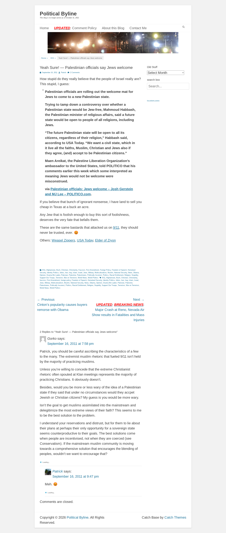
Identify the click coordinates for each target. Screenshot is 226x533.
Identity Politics (53, 273)
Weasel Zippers (63, 240)
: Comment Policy (75, 28)
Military (91, 273)
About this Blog (113, 28)
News (130, 273)
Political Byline (58, 14)
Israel (80, 273)
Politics (106, 275)
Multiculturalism (101, 273)
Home (44, 28)
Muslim (110, 273)
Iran (66, 273)
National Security (120, 273)
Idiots (62, 273)
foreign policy (66, 280)
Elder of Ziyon (105, 240)
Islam (75, 273)
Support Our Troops (47, 278)
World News (82, 278)
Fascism (81, 270)
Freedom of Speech (119, 270)
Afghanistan (50, 270)
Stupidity (135, 275)
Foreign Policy (105, 270)
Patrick (63, 72)
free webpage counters (153, 100)
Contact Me (138, 28)
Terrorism (59, 278)
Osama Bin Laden (53, 275)
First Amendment (92, 270)
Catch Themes (175, 517)
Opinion (43, 275)
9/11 (53, 58)
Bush (58, 270)
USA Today (85, 240)
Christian (64, 270)
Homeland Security (95, 280)
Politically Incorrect (94, 275)
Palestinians (81, 275)
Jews (85, 273)
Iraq (70, 273)
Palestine (72, 275)
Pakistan (64, 275)
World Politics (93, 278)
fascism (43, 280)
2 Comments (75, 72)
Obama (136, 273)
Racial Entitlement (116, 275)
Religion (128, 275)
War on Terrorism (70, 278)
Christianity (73, 270)
